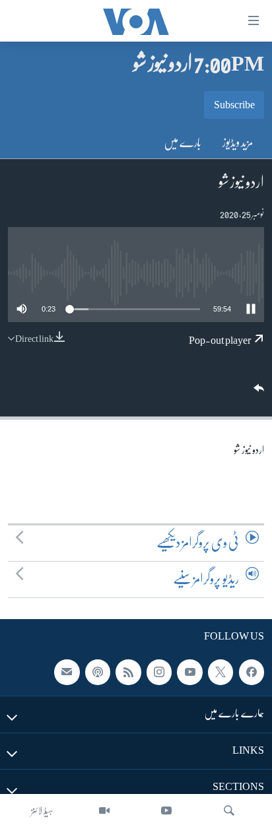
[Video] (104, 810)
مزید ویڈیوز (238, 142)
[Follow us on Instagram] (159, 671)
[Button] (257, 392)
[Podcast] (97, 671)
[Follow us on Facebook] (251, 671)
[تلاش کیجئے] (229, 810)
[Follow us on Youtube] (189, 671)
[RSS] (128, 671)
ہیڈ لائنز (42, 810)
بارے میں (182, 142)
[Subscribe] (66, 671)
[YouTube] (166, 810)
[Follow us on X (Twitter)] (220, 671)
